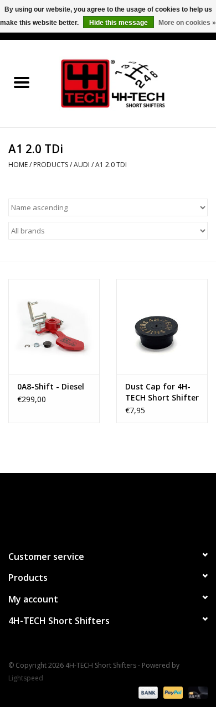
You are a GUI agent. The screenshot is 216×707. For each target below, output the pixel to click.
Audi (82, 164)
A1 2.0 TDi (111, 164)
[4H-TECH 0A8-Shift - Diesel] (54, 327)
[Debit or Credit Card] (196, 691)
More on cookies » (187, 23)
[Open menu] (21, 82)
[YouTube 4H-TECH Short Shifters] (108, 507)
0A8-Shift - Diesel (50, 386)
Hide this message (118, 23)
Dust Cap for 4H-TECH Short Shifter (162, 392)
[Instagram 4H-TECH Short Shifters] (128, 507)
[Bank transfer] (147, 691)
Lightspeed (25, 678)
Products (50, 164)
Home (18, 164)
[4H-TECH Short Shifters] (129, 82)
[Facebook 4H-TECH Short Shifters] (88, 507)
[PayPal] (172, 691)
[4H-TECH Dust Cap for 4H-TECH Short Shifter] (162, 327)
